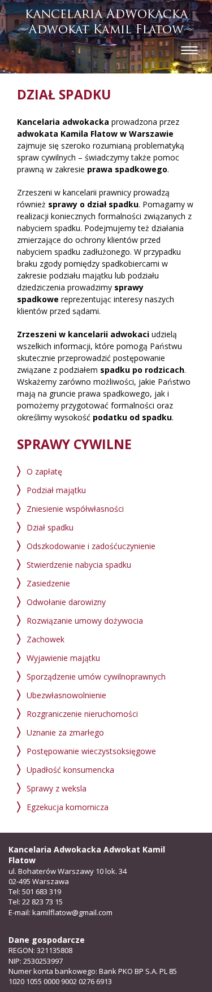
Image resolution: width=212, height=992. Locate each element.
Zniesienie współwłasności (75, 508)
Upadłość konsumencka (70, 769)
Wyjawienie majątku (63, 657)
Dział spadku (50, 527)
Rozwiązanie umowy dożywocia (85, 620)
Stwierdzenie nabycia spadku (79, 564)
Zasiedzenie (48, 583)
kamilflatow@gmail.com (72, 912)
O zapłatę (44, 471)
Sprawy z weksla (56, 788)
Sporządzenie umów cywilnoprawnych (96, 676)
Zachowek (45, 639)
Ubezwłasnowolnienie (66, 695)
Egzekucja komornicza (68, 807)
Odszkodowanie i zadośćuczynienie (91, 546)
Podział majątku (56, 490)
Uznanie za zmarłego (65, 732)
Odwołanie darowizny (66, 602)
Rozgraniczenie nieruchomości (82, 713)
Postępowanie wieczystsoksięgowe (91, 751)
